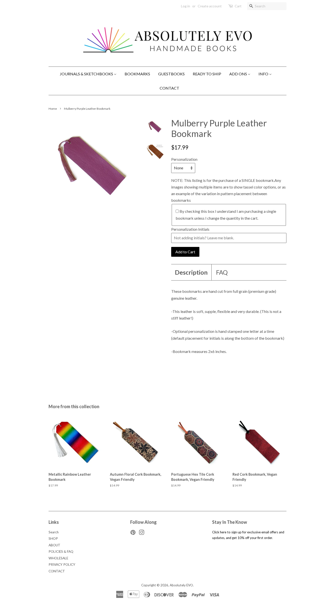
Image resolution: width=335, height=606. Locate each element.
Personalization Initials (190, 229)
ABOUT (54, 545)
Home (53, 108)
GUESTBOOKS (171, 73)
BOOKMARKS (137, 73)
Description (191, 272)
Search (54, 532)
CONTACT (169, 88)
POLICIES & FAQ (61, 551)
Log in (185, 6)
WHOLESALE (58, 558)
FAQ (222, 272)
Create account (210, 6)
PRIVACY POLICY (62, 564)
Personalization (184, 159)
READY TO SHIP (207, 73)
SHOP (53, 538)
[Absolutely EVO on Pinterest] (133, 533)
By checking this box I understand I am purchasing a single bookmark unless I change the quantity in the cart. (226, 214)
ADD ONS (238, 73)
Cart (238, 6)
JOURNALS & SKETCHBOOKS (87, 73)
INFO (263, 73)
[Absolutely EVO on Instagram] (141, 533)
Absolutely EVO (181, 585)
